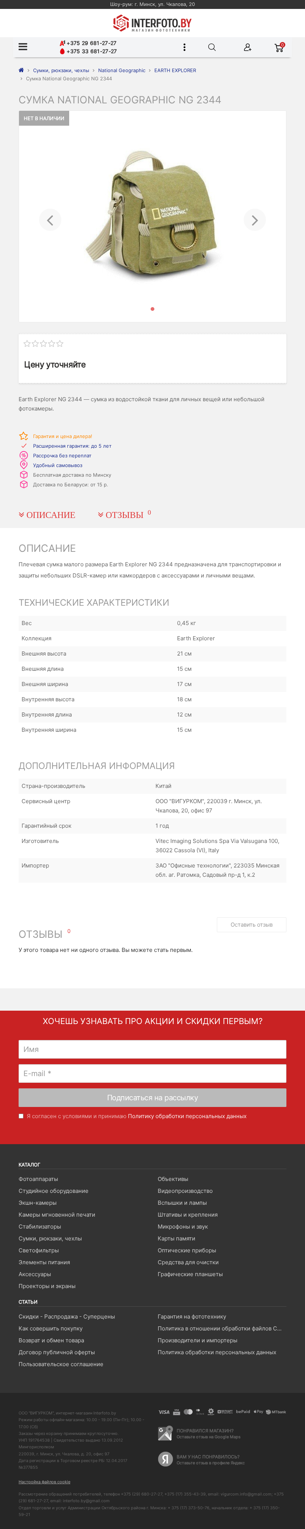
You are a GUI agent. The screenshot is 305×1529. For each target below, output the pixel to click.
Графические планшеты (190, 1274)
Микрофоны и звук (183, 1226)
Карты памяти (176, 1238)
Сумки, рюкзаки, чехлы (50, 1238)
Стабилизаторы (40, 1226)
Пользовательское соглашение (61, 1364)
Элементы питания (44, 1262)
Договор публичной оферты (57, 1352)
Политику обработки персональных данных (187, 1116)
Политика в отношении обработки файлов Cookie (222, 1328)
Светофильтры (39, 1250)
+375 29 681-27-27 (90, 43)
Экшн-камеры (38, 1202)
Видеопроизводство (185, 1190)
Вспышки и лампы (182, 1202)
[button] (50, 216)
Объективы (173, 1178)
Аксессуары (35, 1274)
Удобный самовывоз (57, 465)
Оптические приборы (187, 1250)
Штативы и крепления (188, 1214)
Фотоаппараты (38, 1178)
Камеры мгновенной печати (57, 1214)
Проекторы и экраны (47, 1286)
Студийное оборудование (54, 1190)
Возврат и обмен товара (51, 1340)
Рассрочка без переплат (62, 455)
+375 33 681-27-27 (91, 51)
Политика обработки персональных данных (217, 1352)
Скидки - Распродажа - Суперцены (67, 1316)
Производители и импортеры (197, 1340)
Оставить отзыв (252, 924)
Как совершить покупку (51, 1328)
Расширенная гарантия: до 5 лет (72, 446)
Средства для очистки (188, 1262)
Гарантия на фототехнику (192, 1316)
